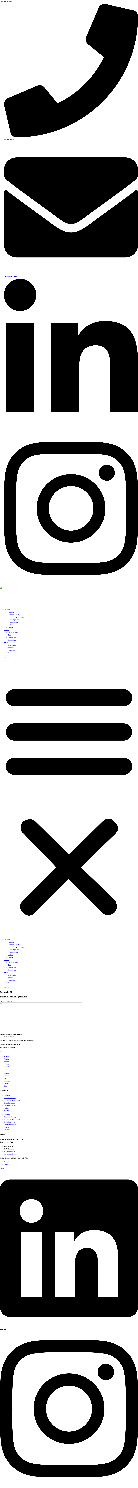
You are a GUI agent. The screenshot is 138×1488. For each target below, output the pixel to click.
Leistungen (7, 609)
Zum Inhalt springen (6, 1)
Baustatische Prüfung (14, 614)
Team (9, 635)
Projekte (6, 653)
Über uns (6, 630)
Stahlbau (10, 627)
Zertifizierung (12, 640)
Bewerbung (11, 647)
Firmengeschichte (13, 632)
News (5, 655)
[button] (69, 798)
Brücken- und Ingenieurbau (16, 617)
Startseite (6, 1056)
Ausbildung (11, 650)
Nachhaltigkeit (12, 637)
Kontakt (6, 658)
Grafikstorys (32, 1158)
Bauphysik (11, 612)
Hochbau (10, 625)
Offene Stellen (12, 645)
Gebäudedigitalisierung (14, 622)
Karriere (6, 642)
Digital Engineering (13, 620)
